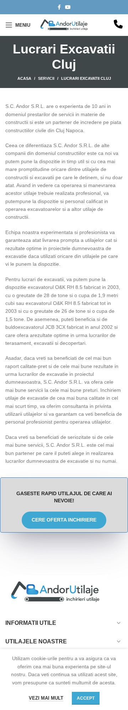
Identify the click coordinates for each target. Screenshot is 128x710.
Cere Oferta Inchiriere (64, 520)
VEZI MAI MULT (46, 698)
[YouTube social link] (68, 7)
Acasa (24, 78)
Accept (86, 698)
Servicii (46, 78)
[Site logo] (64, 24)
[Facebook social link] (59, 7)
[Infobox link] (118, 25)
